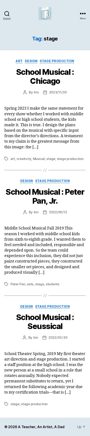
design (31, 61)
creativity (24, 159)
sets (30, 284)
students (52, 284)
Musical (39, 159)
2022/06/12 (58, 212)
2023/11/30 (58, 92)
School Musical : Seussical (45, 321)
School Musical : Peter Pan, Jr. (45, 196)
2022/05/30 (57, 337)
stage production (57, 61)
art (19, 61)
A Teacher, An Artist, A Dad (41, 427)
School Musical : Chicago (45, 76)
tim (36, 92)
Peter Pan (17, 284)
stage (50, 159)
